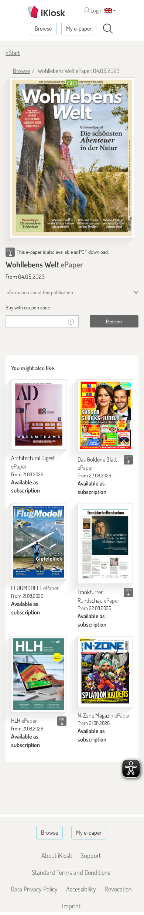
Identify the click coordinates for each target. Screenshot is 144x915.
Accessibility (81, 889)
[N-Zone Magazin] (105, 671)
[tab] (72, 307)
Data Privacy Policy (34, 889)
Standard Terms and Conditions (71, 872)
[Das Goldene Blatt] (105, 415)
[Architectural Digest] (38, 414)
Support (90, 855)
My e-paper (79, 28)
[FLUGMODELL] (38, 542)
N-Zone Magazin (104, 715)
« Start (13, 52)
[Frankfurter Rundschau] (105, 544)
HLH (24, 720)
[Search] (107, 28)
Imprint (71, 906)
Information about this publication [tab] (39, 292)
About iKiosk (56, 855)
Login (96, 10)
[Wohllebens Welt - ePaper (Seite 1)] (72, 157)
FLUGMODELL (35, 588)
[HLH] (38, 674)
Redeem (114, 321)
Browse (43, 28)
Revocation (118, 889)
